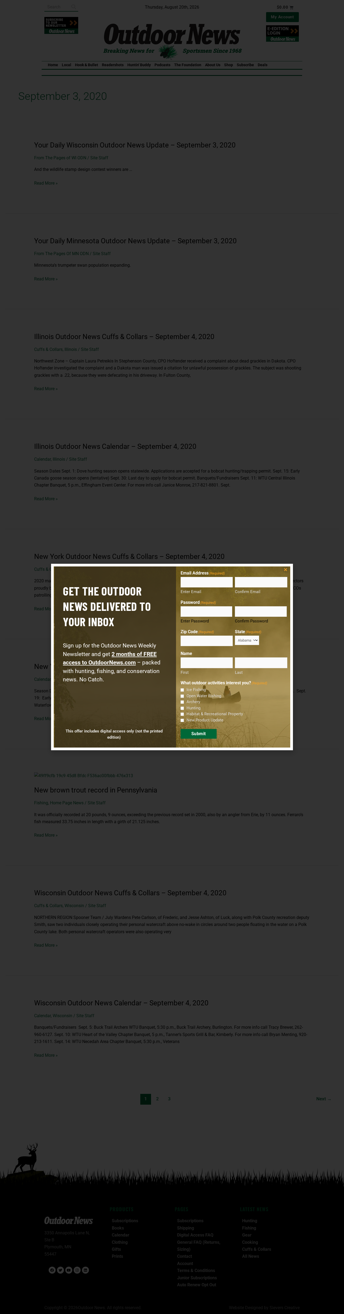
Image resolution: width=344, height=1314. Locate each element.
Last (239, 672)
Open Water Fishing (204, 695)
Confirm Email (247, 591)
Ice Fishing (196, 689)
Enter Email (191, 591)
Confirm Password (251, 621)
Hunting (193, 708)
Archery (193, 701)
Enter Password (195, 621)
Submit (198, 733)
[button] (286, 570)
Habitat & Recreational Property (215, 713)
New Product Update (205, 720)
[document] (172, 657)
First (185, 672)
